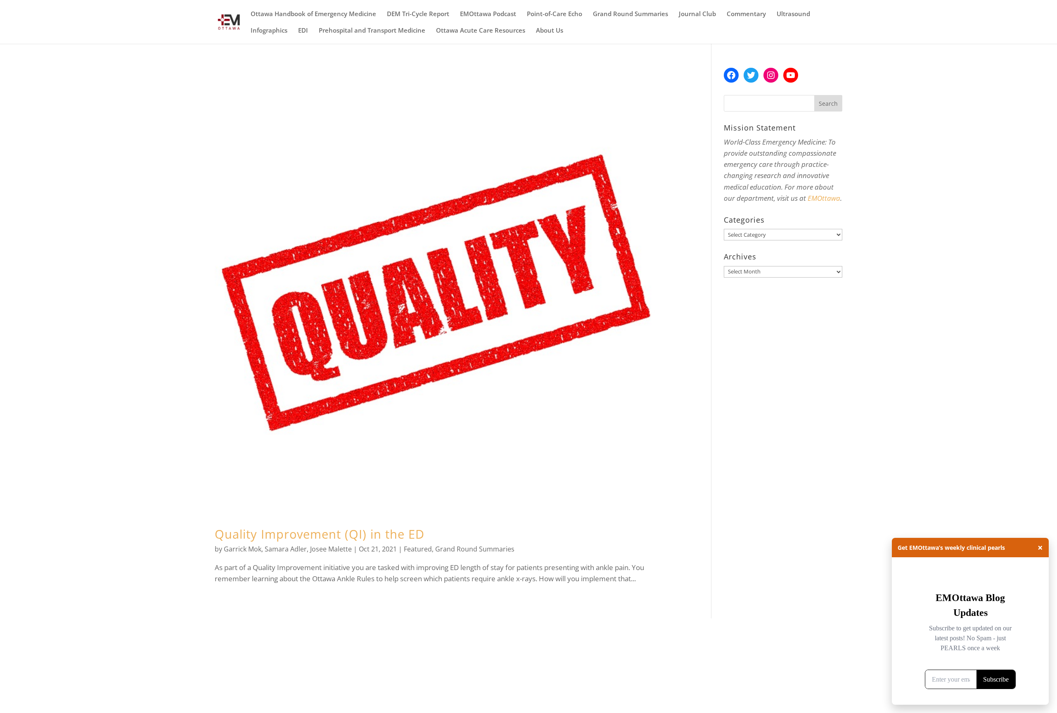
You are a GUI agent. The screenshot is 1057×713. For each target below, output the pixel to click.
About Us (549, 30)
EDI (303, 30)
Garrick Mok (242, 549)
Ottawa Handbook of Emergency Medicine (313, 14)
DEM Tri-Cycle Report (418, 14)
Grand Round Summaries (630, 14)
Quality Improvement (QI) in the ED (319, 534)
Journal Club (697, 14)
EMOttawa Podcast (488, 14)
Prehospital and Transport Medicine (372, 30)
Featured (418, 549)
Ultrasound (793, 14)
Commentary (746, 14)
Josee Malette (331, 549)
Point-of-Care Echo (554, 14)
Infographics (269, 30)
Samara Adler (286, 549)
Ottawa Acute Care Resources (480, 30)
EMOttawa (824, 198)
